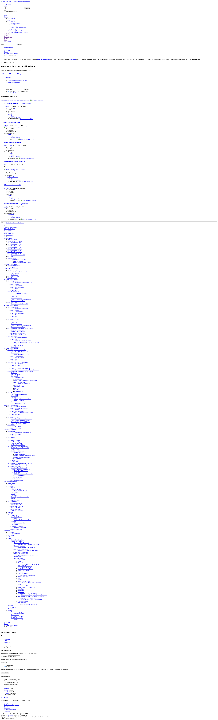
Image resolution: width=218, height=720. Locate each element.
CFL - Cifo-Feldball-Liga (21, 552)
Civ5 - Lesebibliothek (17, 311)
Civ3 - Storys (11, 256)
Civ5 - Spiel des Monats (17, 313)
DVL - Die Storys (26, 567)
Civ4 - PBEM (14, 396)
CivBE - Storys (15, 460)
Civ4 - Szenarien (15, 365)
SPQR (16, 389)
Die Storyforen (8, 238)
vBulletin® (10, 715)
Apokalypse (21, 589)
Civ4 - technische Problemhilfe (19, 351)
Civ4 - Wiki (14, 360)
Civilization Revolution (13, 440)
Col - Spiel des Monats (17, 480)
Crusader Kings (15, 495)
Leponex (6, 106)
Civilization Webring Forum (11, 705)
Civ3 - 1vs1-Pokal (16, 426)
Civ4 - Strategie (15, 353)
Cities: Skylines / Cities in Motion (20, 497)
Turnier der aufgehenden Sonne (22, 340)
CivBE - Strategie (15, 449)
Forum (6, 17)
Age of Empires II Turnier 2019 (26, 587)
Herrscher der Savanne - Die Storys (30, 598)
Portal (5, 15)
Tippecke (13, 607)
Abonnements (8, 230)
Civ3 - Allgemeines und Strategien (16, 406)
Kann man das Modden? (13, 142)
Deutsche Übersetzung (24, 383)
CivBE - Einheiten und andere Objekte (24, 455)
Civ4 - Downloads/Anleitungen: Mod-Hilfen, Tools (25, 370)
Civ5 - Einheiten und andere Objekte (21, 325)
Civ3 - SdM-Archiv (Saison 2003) (23, 412)
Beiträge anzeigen (16, 117)
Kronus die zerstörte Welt (21, 553)
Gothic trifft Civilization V (18, 333)
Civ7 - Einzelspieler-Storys (14, 242)
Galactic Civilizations (16, 517)
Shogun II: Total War (16, 503)
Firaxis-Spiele (11, 483)
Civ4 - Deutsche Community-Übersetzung (25, 380)
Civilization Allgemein (13, 265)
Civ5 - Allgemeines (12, 307)
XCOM (13, 484)
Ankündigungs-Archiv (20, 613)
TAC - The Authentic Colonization (23, 474)
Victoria (13, 494)
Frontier (20, 579)
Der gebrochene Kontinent (21, 543)
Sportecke (10, 605)
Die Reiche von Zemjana (21, 549)
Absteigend (9, 667)
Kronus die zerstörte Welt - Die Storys (28, 555)
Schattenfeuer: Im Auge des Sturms (27, 593)
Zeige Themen (13, 91)
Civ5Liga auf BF (19, 345)
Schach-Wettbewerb (16, 529)
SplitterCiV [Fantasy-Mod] (18, 331)
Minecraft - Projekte (19, 523)
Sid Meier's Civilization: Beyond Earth (17, 446)
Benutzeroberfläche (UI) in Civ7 (15, 161)
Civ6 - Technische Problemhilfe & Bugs (21, 282)
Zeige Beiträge (24, 91)
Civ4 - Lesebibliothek (17, 356)
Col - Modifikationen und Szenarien (20, 469)
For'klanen (20, 572)
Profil (12, 116)
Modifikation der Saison (17, 616)
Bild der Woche (15, 615)
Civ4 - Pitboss (14, 402)
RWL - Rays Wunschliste (21, 471)
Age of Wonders (15, 487)
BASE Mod (14, 373)
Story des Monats (12, 239)
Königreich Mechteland (24, 581)
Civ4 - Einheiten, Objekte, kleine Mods (21, 368)
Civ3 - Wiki (14, 415)
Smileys (6, 690)
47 (14, 171)
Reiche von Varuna (23, 573)
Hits (18, 100)
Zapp (19, 578)
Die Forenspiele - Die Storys (18, 259)
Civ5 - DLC (14, 314)
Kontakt (6, 703)
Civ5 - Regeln (14, 322)
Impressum (7, 708)
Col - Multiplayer (15, 478)
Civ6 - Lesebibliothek (17, 285)
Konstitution (17, 556)
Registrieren (7, 4)
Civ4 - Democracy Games (18, 403)
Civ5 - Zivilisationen (16, 324)
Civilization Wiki (18, 619)
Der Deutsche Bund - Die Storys (30, 564)
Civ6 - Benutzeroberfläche (18, 301)
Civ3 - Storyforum (16, 414)
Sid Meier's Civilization (10, 264)
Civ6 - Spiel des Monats (17, 287)
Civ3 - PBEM (11, 425)
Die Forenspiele (18, 261)
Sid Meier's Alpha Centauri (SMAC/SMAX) (19, 463)
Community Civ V (19, 391)
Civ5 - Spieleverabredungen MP (19, 337)
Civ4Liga (13, 397)
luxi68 (5, 164)
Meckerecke (10, 608)
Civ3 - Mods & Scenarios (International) (22, 419)
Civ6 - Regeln (14, 296)
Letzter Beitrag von (25, 100)
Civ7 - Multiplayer (12, 278)
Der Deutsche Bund (23, 563)
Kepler (19, 561)
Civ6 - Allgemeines (12, 281)
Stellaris (13, 498)
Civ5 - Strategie (15, 310)
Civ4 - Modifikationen (17, 363)
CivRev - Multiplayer (16, 443)
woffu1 (6, 207)
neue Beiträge (18, 74)
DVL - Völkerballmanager (25, 566)
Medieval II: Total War (17, 506)
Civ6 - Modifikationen (13, 291)
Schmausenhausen (23, 601)
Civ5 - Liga (14, 344)
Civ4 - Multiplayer (12, 393)
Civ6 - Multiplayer (12, 302)
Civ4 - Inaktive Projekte (17, 377)
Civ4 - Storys (14, 359)
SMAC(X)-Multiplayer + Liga (19, 465)
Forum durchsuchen (8, 85)
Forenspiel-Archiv (19, 558)
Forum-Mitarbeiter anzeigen (18, 27)
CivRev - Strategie (16, 442)
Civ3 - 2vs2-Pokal (16, 428)
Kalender (13, 29)
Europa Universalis (16, 489)
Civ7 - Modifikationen (13, 276)
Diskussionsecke (11, 536)
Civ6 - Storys (14, 288)
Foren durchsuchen (9, 233)
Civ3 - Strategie (15, 409)
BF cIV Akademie (19, 400)
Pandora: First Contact (17, 526)
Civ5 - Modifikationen (13, 319)
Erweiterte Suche (8, 47)
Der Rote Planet (22, 602)
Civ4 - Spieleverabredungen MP (19, 394)
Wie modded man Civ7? (12, 185)
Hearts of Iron (14, 492)
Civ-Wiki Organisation (17, 618)
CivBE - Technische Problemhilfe (20, 448)
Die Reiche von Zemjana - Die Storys (28, 550)
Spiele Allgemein (12, 514)
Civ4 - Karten (14, 366)
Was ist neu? (7, 41)
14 (14, 128)
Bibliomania (21, 590)
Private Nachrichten (9, 229)
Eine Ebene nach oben (13, 82)
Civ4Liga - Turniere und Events (22, 399)
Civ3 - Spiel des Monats (17, 411)
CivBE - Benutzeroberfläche (22, 457)
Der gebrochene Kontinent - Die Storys (28, 544)
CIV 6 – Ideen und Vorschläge (19, 293)
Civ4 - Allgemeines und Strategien (16, 350)
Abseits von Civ (8, 530)
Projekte (9, 610)
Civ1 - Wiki (14, 438)
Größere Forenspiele (16, 541)
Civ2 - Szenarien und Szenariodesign (21, 432)
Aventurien (17, 388)
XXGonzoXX (8, 146)
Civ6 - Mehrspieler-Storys (14, 247)
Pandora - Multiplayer (20, 527)
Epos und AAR (22, 559)
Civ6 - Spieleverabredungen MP (19, 304)
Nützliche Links (11, 21)
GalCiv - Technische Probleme (22, 520)
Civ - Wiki (14, 267)
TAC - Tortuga (18, 477)
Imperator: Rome (15, 500)
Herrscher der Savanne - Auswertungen (31, 599)
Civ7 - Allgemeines (12, 270)
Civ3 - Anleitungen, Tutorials (19, 423)
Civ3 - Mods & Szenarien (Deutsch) (20, 420)
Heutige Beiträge (15, 23)
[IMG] (6, 691)
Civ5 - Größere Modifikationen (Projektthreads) (20, 328)
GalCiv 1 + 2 (17, 518)
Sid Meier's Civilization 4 (11, 348)
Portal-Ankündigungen (17, 612)
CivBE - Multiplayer (16, 458)
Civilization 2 (11, 431)
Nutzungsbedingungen (10, 709)
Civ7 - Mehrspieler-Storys (14, 244)
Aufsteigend (9, 665)
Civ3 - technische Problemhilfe (19, 408)
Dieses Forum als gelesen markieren (17, 80)
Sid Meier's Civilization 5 (11, 305)
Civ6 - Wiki (14, 290)
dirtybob (6, 188)
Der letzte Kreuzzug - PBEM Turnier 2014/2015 (27, 342)
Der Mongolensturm (19, 546)
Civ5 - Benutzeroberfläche (18, 327)
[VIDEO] (6, 693)
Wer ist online (7, 232)
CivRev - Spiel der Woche (18, 445)
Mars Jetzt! (17, 385)
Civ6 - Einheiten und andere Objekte (21, 299)
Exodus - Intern (25, 585)
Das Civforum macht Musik (25, 569)
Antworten (13, 100)
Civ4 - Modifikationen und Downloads (17, 362)
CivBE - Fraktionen (19, 454)
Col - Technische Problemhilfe (19, 468)
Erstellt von (7, 100)
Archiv (6, 706)
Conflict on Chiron (19, 386)
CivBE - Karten (18, 452)
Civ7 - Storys (14, 275)
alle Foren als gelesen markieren (16, 30)
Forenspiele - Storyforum (17, 540)
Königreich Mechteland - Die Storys (31, 582)
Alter (2, 650)
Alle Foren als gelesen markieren (20, 32)
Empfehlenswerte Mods (12, 122)
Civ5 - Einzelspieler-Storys (14, 249)
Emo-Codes (14, 26)
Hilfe (5, 6)
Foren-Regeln (4, 697)
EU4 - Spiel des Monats (20, 491)
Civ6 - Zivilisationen (16, 298)
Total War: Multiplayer (17, 510)
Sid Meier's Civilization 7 (11, 53)
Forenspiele (10, 538)
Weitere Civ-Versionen (10, 429)
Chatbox (13, 24)
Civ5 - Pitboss (14, 347)
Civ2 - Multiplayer (16, 434)
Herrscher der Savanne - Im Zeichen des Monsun (31, 596)
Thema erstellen (7, 74)
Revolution (21, 592)
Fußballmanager (11, 512)
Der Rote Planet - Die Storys (29, 604)
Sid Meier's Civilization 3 (11, 405)
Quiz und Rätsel (15, 533)
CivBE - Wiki (14, 461)
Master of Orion (15, 524)
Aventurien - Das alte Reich (18, 334)
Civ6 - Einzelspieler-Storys (14, 245)
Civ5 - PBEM (14, 339)
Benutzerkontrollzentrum (10, 227)
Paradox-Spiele (11, 486)
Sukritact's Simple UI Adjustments (16, 204)
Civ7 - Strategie (15, 273)
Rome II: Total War (16, 509)
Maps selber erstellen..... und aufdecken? (18, 103)
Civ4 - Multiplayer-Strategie (21, 354)
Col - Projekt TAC (16, 472)
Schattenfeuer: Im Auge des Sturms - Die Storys (34, 595)
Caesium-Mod (18, 379)
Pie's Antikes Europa (16, 374)
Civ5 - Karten (14, 321)
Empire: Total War (16, 504)
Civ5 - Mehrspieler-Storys (14, 250)
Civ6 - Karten (14, 295)
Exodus (20, 584)
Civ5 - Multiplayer (12, 336)
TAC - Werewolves (19, 475)
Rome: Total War (15, 507)
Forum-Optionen (7, 77)
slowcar (6, 125)
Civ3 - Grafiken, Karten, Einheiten (20, 422)
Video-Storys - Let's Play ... (14, 241)
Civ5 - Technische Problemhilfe (19, 308)
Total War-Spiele (12, 501)
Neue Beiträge (11, 18)
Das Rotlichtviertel (23, 576)
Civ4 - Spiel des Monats (17, 357)
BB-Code (6, 688)
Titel (2, 100)
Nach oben (21, 223)
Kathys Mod (14, 376)
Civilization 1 (11, 437)
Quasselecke (10, 532)
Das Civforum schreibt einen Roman (21, 262)
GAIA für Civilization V (17, 330)
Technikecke (10, 535)
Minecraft (13, 521)
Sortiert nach (4, 656)
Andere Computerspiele (10, 481)
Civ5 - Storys (14, 316)
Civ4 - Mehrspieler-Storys (14, 253)
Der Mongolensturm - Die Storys (26, 547)
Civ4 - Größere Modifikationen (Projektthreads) (20, 371)
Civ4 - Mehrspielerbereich (18, 255)
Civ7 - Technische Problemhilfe (19, 272)
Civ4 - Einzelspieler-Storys (14, 252)
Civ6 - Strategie (15, 284)
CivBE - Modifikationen (17, 451)
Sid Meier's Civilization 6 (11, 279)
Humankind (14, 515)
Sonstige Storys (11, 258)
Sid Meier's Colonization (14, 466)
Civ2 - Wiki (14, 435)
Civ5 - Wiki (14, 317)
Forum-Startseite (8, 235)
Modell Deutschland (23, 570)
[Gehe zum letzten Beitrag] (26, 119)
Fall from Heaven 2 (19, 382)
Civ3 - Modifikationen (13, 417)
